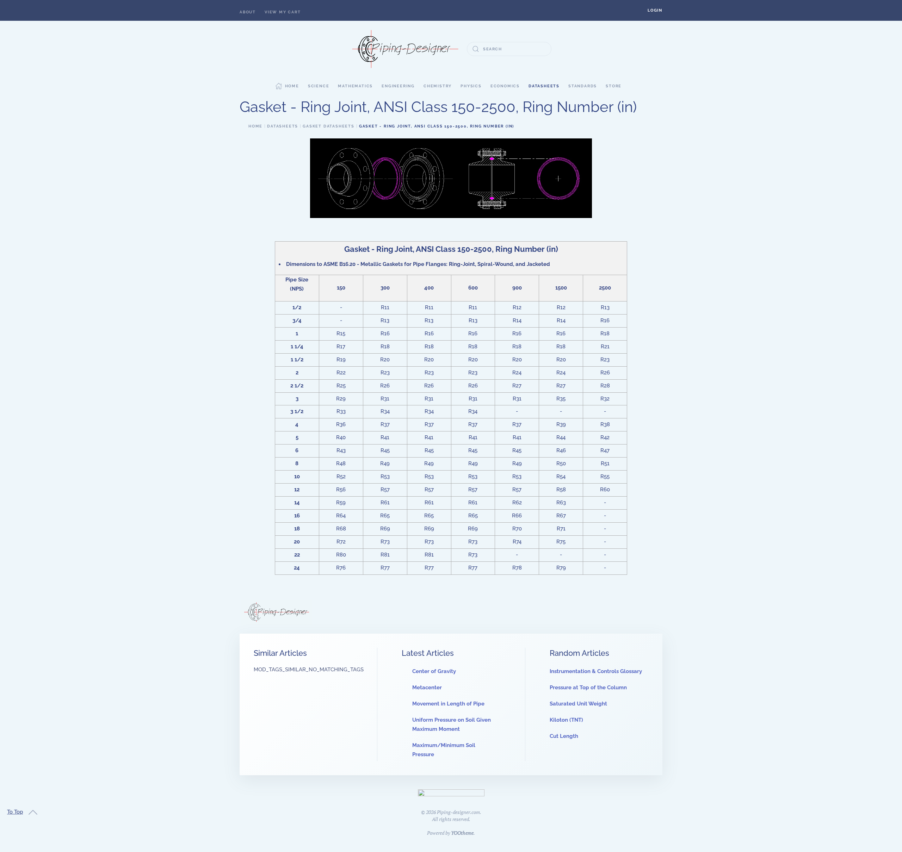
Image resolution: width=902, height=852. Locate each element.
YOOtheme (462, 832)
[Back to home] (405, 49)
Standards (582, 86)
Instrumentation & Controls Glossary (596, 671)
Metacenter (427, 687)
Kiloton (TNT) (566, 720)
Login (655, 10)
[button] (655, 10)
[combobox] (509, 49)
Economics (505, 86)
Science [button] (318, 86)
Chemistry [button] (438, 86)
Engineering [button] (398, 86)
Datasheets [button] (544, 86)
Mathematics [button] (355, 86)
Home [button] (292, 86)
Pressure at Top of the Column (588, 687)
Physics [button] (471, 86)
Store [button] (614, 86)
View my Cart (283, 12)
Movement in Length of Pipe (448, 704)
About (248, 12)
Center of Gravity (434, 671)
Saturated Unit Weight (578, 704)
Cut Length (564, 736)
